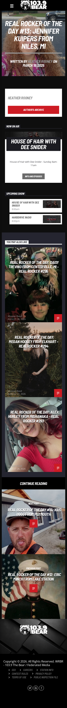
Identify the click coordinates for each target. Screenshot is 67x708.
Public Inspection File (46, 677)
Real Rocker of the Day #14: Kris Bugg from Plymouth (34, 512)
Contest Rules (20, 673)
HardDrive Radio (21, 217)
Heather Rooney (40, 61)
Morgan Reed (15, 316)
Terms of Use (19, 677)
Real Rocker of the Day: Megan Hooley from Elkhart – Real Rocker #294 (33, 341)
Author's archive (33, 109)
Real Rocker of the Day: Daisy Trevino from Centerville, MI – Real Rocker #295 (33, 266)
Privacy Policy (43, 673)
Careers (28, 669)
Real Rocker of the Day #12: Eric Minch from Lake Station (34, 576)
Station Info (46, 669)
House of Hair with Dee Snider (25, 204)
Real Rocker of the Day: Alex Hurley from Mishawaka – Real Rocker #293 (33, 416)
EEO (14, 669)
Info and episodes (33, 176)
